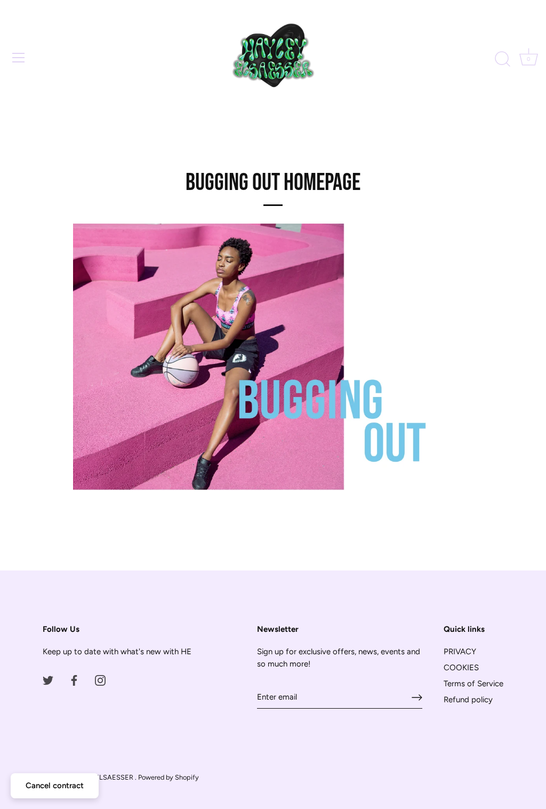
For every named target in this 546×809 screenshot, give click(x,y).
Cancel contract (55, 785)
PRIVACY (460, 651)
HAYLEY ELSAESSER (101, 777)
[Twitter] (48, 680)
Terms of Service (473, 683)
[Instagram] (100, 680)
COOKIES (461, 667)
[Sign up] (417, 697)
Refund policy (468, 699)
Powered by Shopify (168, 777)
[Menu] (18, 57)
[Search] (502, 59)
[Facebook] (74, 680)
